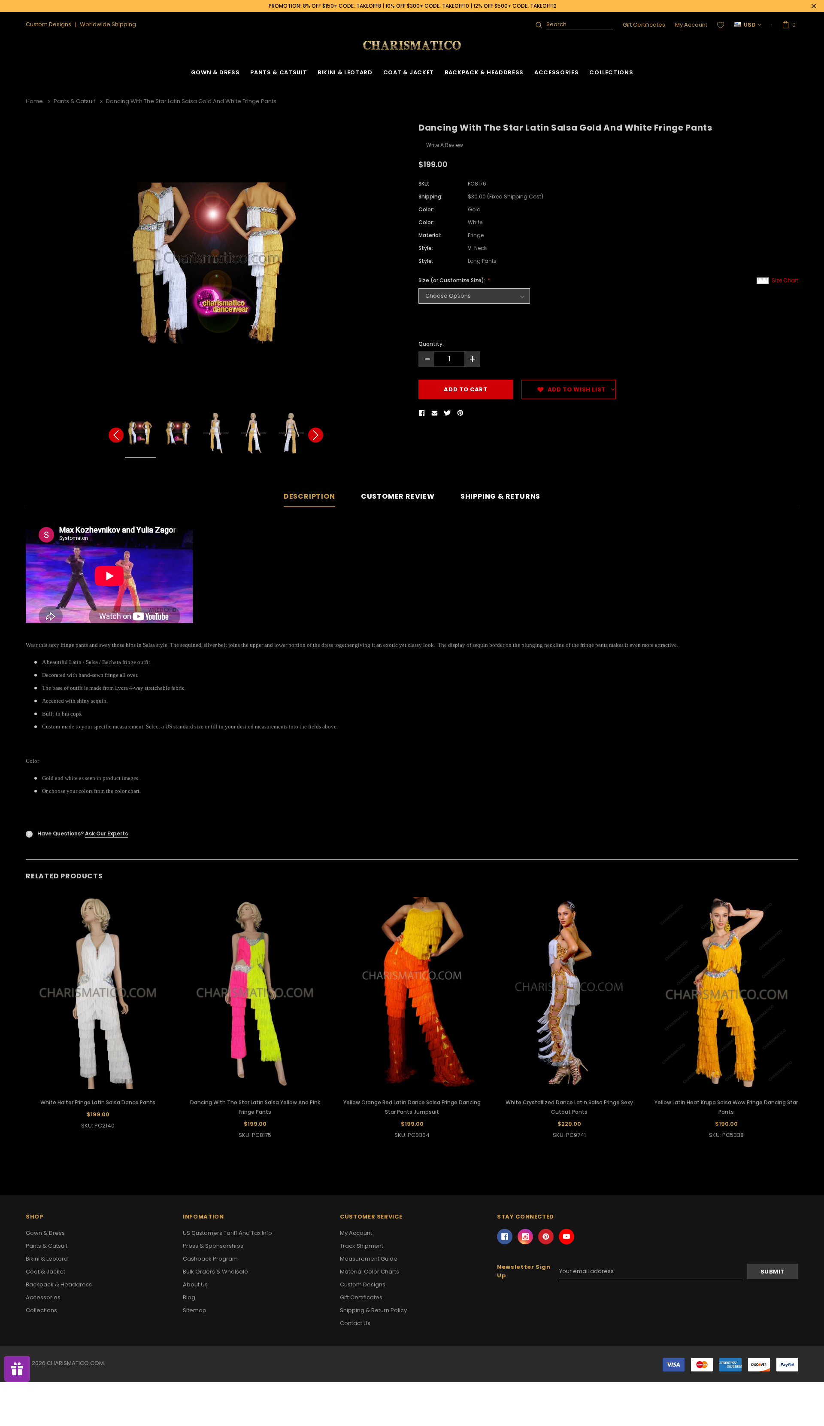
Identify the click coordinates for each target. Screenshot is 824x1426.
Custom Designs (362, 1284)
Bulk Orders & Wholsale (215, 1272)
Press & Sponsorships (213, 1246)
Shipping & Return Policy (373, 1310)
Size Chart (785, 280)
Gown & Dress (215, 72)
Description (309, 496)
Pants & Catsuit (278, 72)
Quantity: (431, 343)
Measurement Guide (368, 1259)
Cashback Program (210, 1259)
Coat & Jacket (408, 72)
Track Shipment (361, 1246)
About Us (195, 1284)
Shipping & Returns (500, 496)
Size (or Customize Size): (452, 280)
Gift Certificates (644, 25)
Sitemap (194, 1310)
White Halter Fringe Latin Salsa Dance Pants (97, 1102)
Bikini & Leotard (345, 72)
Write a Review (444, 145)
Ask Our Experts (106, 833)
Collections (611, 72)
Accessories (556, 72)
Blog (189, 1297)
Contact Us (355, 1323)
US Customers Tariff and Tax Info (227, 1233)
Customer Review (398, 496)
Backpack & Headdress (484, 72)
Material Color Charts (369, 1272)
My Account (691, 25)
